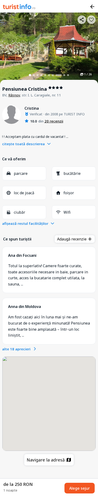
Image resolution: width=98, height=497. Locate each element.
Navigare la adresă (46, 460)
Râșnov (14, 95)
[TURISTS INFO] (19, 7)
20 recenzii (53, 121)
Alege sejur (79, 488)
